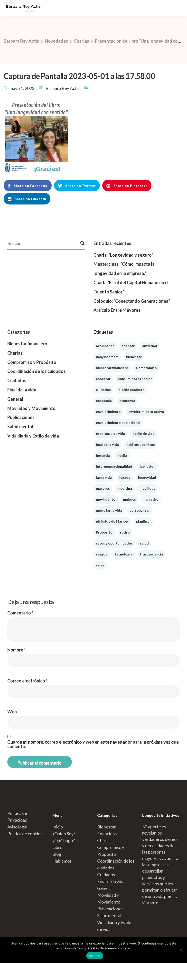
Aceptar (95, 956)
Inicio (57, 826)
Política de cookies (24, 833)
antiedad (149, 346)
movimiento (105, 499)
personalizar (140, 510)
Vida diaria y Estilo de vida (33, 435)
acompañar (105, 346)
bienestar (134, 357)
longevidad (147, 477)
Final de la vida (21, 389)
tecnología (123, 554)
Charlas (15, 353)
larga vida (104, 477)
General (15, 399)
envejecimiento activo (146, 411)
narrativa (151, 499)
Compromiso (146, 368)
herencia (103, 455)
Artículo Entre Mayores (117, 310)
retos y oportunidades (114, 543)
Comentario (20, 613)
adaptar (128, 346)
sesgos (101, 554)
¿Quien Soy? (63, 833)
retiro (125, 532)
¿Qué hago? (63, 840)
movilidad (148, 488)
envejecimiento (108, 411)
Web (12, 712)
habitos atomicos (140, 444)
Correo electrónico (27, 681)
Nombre (16, 650)
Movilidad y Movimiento (31, 408)
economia (104, 401)
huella (122, 455)
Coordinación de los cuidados (36, 371)
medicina (124, 488)
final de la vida (107, 444)
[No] (180, 950)
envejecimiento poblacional (118, 422)
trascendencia (151, 554)
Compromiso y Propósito (31, 362)
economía (127, 401)
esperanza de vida (110, 433)
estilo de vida (143, 433)
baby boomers (107, 357)
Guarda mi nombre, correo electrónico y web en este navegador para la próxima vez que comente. (93, 744)
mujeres (129, 499)
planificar (143, 521)
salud (144, 543)
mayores (103, 488)
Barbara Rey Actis (63, 88)
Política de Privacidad (17, 816)
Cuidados (16, 380)
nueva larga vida (109, 510)
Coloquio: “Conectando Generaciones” (132, 301)
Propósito (104, 532)
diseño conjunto (131, 390)
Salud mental (20, 426)
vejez (100, 565)
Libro (57, 847)
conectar (103, 379)
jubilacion (147, 466)
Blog (56, 854)
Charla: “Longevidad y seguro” (123, 255)
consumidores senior (135, 379)
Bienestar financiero (27, 343)
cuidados (103, 390)
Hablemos (62, 861)
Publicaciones (21, 417)
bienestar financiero (112, 368)
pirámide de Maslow (112, 521)
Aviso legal (17, 826)
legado (125, 477)
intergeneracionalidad (114, 466)
